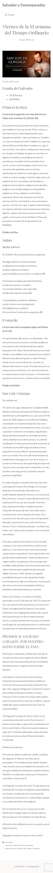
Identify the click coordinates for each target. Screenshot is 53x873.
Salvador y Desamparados (23, 5)
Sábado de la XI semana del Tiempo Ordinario (22, 848)
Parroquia (9, 842)
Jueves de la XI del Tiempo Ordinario (19, 845)
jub (33, 40)
